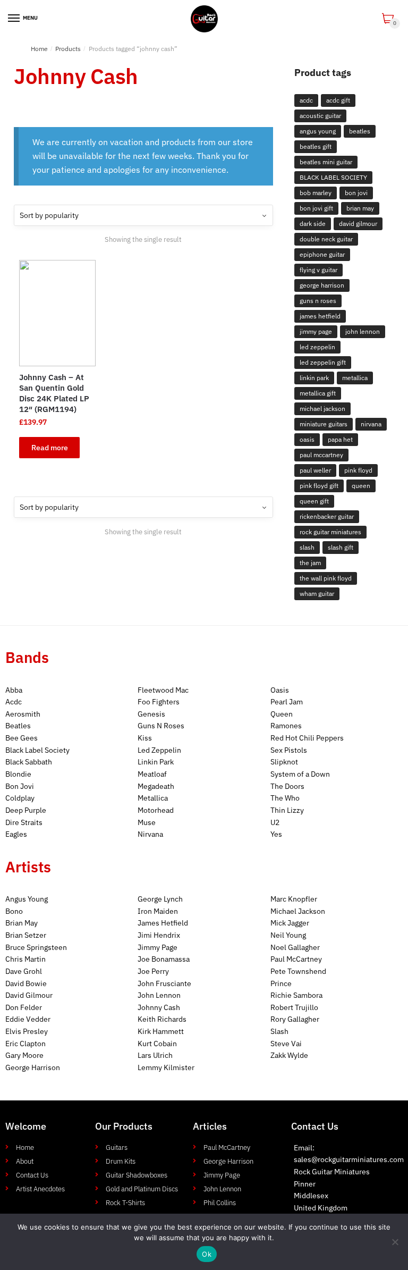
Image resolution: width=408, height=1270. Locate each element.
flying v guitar (318, 270)
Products (68, 49)
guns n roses (318, 301)
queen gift (314, 501)
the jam (310, 563)
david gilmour (358, 224)
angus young (318, 131)
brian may (360, 208)
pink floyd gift (319, 486)
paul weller (315, 470)
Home (39, 49)
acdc (306, 100)
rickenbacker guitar (327, 516)
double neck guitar (326, 239)
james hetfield (320, 316)
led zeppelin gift (323, 362)
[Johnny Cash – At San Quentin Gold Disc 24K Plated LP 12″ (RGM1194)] (57, 313)
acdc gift (338, 100)
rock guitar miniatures (330, 532)
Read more (49, 447)
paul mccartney (321, 455)
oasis (307, 439)
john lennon (362, 331)
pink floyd (358, 470)
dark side (313, 224)
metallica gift (318, 393)
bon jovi (356, 193)
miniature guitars (323, 424)
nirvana (371, 424)
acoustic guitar (320, 116)
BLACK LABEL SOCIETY (333, 177)
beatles (359, 131)
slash (307, 547)
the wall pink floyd (326, 578)
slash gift (340, 547)
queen (361, 486)
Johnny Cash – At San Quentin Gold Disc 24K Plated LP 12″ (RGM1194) (54, 393)
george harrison (322, 285)
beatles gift (316, 146)
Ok (206, 1254)
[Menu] (14, 18)
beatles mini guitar (326, 162)
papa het (340, 439)
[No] (394, 1242)
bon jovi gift (316, 208)
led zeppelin (317, 347)
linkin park (314, 378)
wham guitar (317, 594)
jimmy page (316, 331)
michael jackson (322, 409)
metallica (355, 378)
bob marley (316, 193)
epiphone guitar (322, 254)
